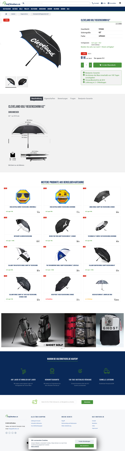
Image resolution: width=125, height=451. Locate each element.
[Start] (6, 14)
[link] (80, 378)
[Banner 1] (60, 348)
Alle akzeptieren (84, 445)
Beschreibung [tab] (36, 98)
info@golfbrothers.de (14, 428)
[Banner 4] (64, 348)
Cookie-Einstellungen (84, 441)
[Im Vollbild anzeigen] (5, 24)
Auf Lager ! (96, 43)
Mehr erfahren (35, 446)
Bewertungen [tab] (63, 98)
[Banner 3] (63, 348)
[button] (5, 48)
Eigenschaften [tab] (49, 98)
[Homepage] (11, 3)
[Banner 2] (61, 348)
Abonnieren (87, 402)
